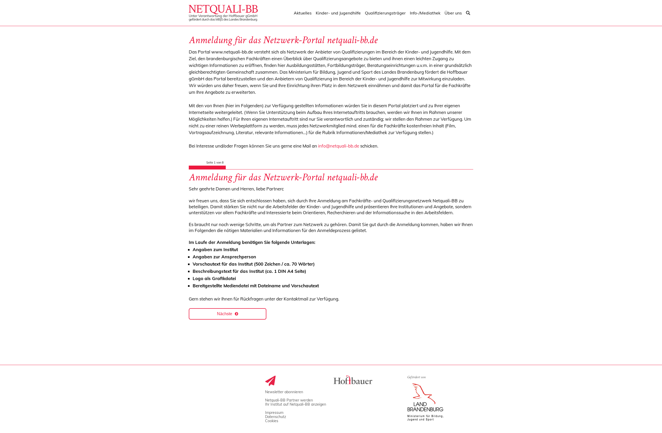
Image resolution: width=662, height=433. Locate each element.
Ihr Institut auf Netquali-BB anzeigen (295, 404)
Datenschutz (275, 416)
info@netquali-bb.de (338, 146)
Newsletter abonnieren (284, 392)
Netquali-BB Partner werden (289, 400)
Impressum (274, 412)
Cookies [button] (271, 421)
